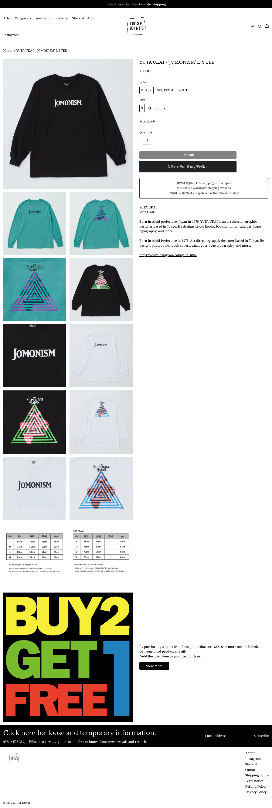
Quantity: (146, 132)
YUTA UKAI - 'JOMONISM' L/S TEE (41, 50)
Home (7, 50)
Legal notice (254, 781)
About (250, 753)
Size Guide (147, 121)
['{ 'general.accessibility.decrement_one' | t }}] (140, 140)
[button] (260, 26)
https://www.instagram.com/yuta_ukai (168, 255)
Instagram (253, 758)
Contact (250, 769)
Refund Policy (255, 786)
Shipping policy (257, 775)
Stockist (251, 764)
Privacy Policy (255, 792)
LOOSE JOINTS (22, 803)
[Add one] (154, 140)
